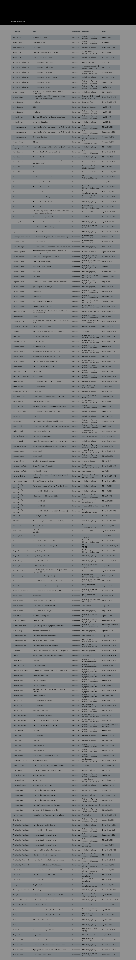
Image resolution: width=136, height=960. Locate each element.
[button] (100, 461)
